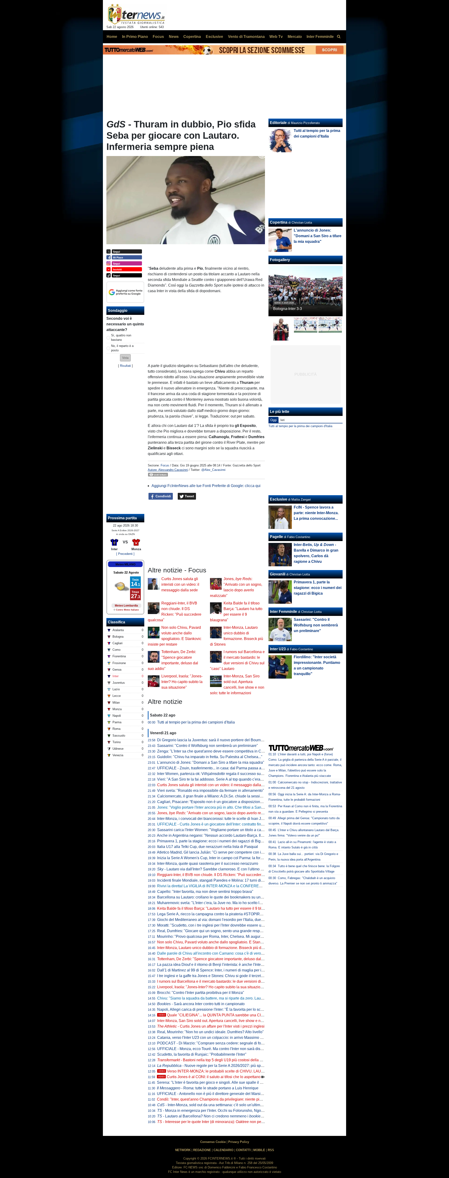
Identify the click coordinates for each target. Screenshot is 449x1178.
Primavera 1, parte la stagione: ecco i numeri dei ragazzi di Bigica (211, 841)
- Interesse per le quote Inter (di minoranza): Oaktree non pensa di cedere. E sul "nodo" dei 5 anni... (241, 1122)
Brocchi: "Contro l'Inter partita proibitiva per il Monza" (200, 993)
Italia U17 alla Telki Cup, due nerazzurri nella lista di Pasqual (207, 847)
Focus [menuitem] (158, 37)
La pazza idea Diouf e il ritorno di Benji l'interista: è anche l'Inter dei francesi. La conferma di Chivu (238, 965)
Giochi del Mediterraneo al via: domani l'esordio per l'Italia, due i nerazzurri (218, 920)
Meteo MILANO (125, 564)
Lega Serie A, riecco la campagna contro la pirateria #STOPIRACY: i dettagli (220, 914)
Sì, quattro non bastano (121, 338)
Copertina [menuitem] (192, 37)
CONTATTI (243, 1150)
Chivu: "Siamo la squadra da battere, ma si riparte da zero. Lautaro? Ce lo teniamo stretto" (231, 998)
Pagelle (276, 537)
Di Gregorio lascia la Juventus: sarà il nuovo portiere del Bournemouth (215, 740)
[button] (125, 357)
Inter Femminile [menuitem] (320, 37)
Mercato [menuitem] (295, 37)
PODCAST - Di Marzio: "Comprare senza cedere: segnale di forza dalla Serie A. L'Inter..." (230, 1043)
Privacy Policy (238, 1142)
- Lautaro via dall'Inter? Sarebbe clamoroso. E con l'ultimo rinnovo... (216, 869)
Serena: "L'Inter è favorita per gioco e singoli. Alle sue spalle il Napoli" (214, 1082)
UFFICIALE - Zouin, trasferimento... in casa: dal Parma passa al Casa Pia (218, 768)
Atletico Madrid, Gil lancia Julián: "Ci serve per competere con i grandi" (215, 852)
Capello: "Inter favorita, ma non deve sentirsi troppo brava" (205, 892)
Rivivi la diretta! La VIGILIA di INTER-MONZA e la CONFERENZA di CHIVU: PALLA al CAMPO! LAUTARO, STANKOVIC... (259, 886)
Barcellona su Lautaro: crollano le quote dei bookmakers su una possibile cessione (225, 897)
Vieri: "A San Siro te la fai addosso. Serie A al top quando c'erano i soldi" (217, 779)
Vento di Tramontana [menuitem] (246, 37)
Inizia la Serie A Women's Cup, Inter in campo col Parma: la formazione (216, 858)
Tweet (189, 496)
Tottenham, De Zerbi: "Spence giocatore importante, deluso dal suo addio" (218, 959)
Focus (165, 465)
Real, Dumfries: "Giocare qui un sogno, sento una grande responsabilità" (217, 931)
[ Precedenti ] (125, 554)
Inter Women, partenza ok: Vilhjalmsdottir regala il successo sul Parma (215, 774)
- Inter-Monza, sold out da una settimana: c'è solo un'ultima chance (216, 1105)
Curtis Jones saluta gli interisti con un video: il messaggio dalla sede (180, 584)
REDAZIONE (202, 1150)
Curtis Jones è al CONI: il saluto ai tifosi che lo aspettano (209, 1077)
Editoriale (278, 123)
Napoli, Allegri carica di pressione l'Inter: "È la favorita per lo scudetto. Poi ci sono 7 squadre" (233, 1009)
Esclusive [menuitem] (214, 37)
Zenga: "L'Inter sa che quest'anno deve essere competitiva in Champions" (218, 751)
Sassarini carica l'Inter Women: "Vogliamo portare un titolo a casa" (211, 830)
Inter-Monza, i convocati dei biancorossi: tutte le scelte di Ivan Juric (212, 819)
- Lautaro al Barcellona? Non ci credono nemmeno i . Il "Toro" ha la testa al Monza (234, 1116)
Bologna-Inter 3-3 (287, 309)
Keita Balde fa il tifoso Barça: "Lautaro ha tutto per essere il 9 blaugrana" (216, 908)
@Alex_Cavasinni (213, 470)
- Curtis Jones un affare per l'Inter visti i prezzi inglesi (210, 1026)
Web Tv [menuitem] (276, 37)
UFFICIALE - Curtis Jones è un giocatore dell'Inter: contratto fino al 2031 (216, 824)
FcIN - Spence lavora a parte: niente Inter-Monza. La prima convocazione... (316, 512)
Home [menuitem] (112, 37)
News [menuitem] (174, 37)
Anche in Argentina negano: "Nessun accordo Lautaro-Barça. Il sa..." (217, 835)
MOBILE (259, 1150)
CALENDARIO (223, 1150)
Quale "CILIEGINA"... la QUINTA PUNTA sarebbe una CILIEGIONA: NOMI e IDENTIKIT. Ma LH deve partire (251, 1015)
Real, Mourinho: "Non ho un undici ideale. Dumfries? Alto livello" (210, 1032)
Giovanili (277, 574)
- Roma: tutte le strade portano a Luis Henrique (207, 1088)
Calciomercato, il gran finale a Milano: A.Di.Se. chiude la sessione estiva (217, 796)
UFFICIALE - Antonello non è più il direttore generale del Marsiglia (212, 1094)
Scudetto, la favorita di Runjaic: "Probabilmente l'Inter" (201, 1054)
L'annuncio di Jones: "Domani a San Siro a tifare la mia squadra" (210, 762)
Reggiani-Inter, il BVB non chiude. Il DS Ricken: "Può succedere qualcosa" (219, 875)
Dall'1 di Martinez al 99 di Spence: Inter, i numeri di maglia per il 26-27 (215, 970)
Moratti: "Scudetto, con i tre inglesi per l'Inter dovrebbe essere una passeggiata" (222, 925)
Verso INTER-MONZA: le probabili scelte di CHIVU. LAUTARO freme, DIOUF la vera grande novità (244, 1071)
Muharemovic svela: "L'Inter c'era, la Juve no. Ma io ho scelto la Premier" (217, 903)
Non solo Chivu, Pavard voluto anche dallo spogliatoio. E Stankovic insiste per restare (228, 942)
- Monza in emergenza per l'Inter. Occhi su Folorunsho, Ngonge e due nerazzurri (226, 1111)
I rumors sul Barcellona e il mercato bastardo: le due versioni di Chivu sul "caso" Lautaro (230, 981)
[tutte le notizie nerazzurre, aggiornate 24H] (136, 14)
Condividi (163, 496)
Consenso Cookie (213, 1142)
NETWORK (183, 1150)
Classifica (116, 622)
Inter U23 (278, 649)
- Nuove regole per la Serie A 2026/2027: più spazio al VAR (218, 1066)
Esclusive (278, 499)
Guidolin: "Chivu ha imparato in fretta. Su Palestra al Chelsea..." (209, 757)
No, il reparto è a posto (122, 348)
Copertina (278, 222)
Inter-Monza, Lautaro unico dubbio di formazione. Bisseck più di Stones (216, 948)
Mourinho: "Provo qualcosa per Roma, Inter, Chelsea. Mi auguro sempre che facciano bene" (232, 936)
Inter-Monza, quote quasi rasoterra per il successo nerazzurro (207, 863)
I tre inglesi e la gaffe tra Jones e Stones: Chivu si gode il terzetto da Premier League (227, 976)
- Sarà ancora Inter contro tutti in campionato (201, 1004)
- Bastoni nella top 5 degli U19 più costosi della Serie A (214, 1060)
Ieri (282, 420)
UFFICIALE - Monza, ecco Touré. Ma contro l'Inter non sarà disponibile (215, 1049)
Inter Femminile (283, 612)
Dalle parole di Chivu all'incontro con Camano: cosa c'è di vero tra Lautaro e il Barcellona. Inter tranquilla (243, 953)
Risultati (125, 365)
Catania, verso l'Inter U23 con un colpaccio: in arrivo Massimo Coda (213, 1038)
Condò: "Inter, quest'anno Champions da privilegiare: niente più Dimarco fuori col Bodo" (229, 1099)
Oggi (273, 420)
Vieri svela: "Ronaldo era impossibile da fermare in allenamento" (210, 791)
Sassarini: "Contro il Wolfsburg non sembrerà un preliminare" (207, 746)
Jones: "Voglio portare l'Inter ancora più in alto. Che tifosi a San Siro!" (214, 807)
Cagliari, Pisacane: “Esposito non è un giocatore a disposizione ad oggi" (217, 802)
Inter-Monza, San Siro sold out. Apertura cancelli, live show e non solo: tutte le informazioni (232, 1021)
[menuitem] (338, 37)
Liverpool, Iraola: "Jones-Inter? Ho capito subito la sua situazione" (182, 681)
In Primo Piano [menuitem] (135, 37)
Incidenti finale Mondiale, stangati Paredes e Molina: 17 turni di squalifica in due (223, 880)
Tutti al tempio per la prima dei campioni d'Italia (196, 722)
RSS (271, 1150)
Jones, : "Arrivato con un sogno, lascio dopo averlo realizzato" (216, 813)
